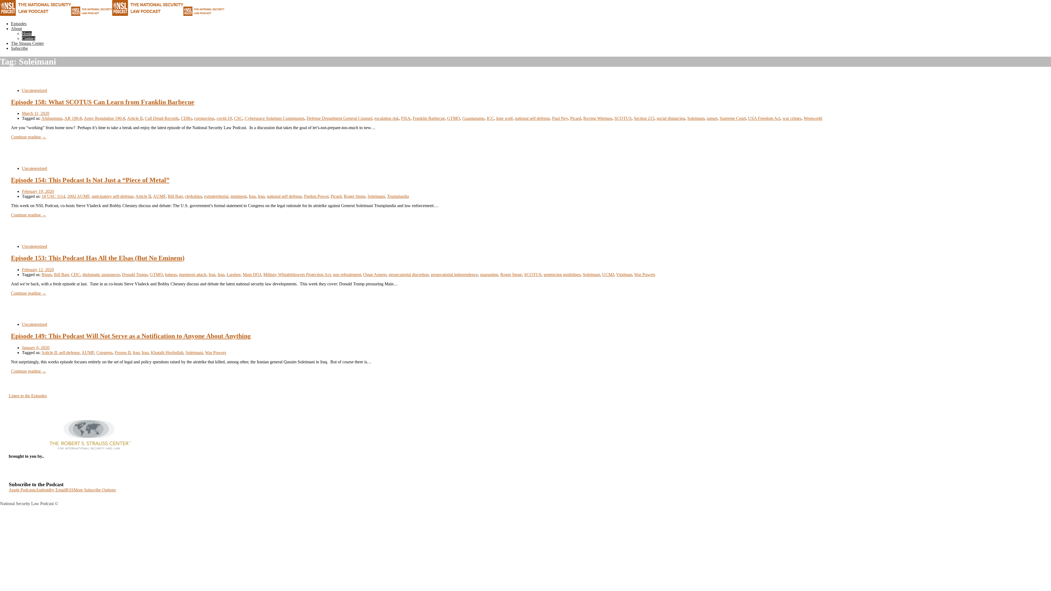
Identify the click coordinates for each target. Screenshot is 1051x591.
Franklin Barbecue (429, 118)
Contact (28, 38)
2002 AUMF (78, 196)
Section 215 (644, 118)
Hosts (27, 33)
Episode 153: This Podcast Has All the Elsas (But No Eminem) (97, 258)
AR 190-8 (73, 118)
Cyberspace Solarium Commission (274, 118)
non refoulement (347, 274)
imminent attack (192, 274)
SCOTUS (623, 118)
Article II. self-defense (60, 352)
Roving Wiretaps (597, 118)
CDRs (186, 118)
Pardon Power (316, 196)
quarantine (489, 274)
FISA (406, 118)
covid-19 (224, 118)
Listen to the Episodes (28, 395)
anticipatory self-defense (113, 196)
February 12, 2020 (38, 269)
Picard (575, 118)
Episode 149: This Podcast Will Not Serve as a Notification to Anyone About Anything (131, 336)
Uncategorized (34, 90)
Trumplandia (398, 196)
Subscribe (19, 48)
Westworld (813, 118)
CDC (75, 274)
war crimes (792, 118)
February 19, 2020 (38, 191)
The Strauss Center (27, 43)
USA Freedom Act (764, 118)
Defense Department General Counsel (339, 118)
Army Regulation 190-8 (104, 118)
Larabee (234, 274)
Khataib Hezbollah (167, 352)
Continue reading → (28, 137)
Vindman (624, 274)
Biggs (47, 274)
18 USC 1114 (53, 196)
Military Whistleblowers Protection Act (297, 274)
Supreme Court (733, 118)
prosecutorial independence (454, 274)
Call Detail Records (162, 118)
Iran (252, 196)
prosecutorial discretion (409, 274)
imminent (238, 196)
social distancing (671, 118)
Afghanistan (51, 118)
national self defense (532, 118)
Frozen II (123, 352)
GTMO (453, 118)
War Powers (644, 274)
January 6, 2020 (36, 347)
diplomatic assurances (101, 274)
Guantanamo (473, 118)
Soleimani (695, 118)
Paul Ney (560, 118)
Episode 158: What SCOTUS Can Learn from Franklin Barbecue (102, 102)
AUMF (159, 196)
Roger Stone (354, 196)
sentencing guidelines (562, 274)
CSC (238, 118)
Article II (135, 118)
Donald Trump (135, 274)
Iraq (261, 196)
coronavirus (204, 118)
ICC (490, 118)
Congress (104, 352)
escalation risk (386, 118)
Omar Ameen (374, 274)
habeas (171, 274)
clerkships (193, 196)
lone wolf (504, 118)
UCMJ (608, 274)
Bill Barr (175, 196)
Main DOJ (252, 274)
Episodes (19, 23)
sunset (712, 118)
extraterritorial (216, 196)
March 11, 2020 (35, 113)
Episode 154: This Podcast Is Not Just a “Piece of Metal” (90, 180)
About (16, 28)
